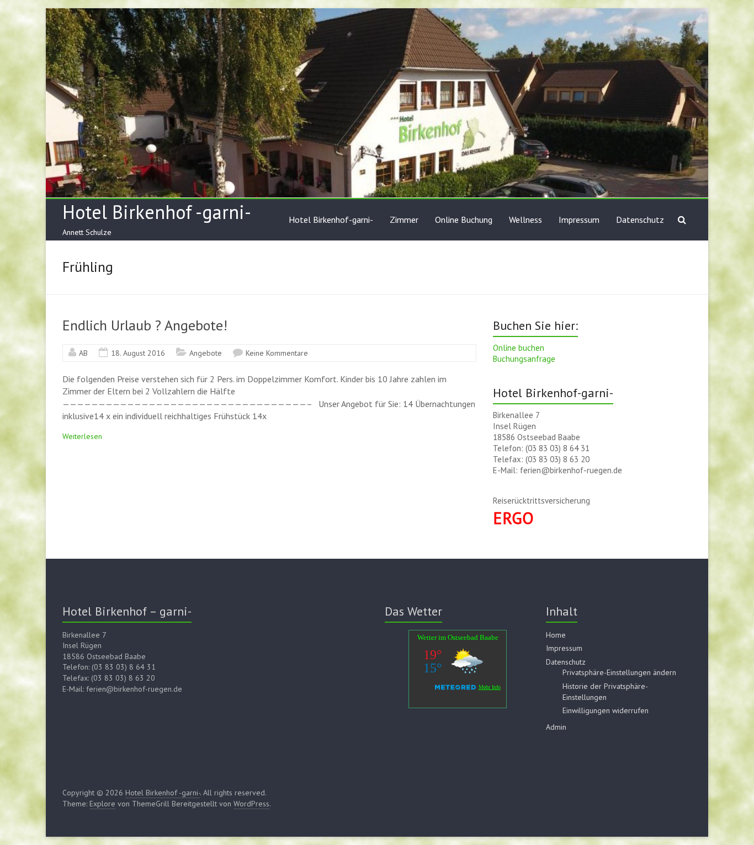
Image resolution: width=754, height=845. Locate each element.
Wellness (525, 219)
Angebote (205, 353)
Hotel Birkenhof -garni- (156, 212)
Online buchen (518, 348)
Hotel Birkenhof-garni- (331, 219)
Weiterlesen (82, 436)
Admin (556, 727)
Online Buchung (463, 219)
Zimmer (404, 219)
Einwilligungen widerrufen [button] (605, 710)
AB (83, 353)
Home (556, 635)
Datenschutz (640, 219)
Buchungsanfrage (524, 359)
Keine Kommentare (277, 353)
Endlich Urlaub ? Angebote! (144, 325)
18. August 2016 (138, 353)
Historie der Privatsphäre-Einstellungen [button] (605, 691)
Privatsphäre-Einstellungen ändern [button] (619, 672)
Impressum (579, 219)
